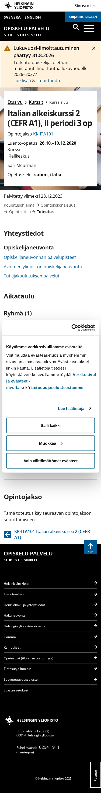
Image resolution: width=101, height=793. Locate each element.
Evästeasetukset (16, 690)
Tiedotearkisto (14, 594)
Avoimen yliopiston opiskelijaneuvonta (43, 267)
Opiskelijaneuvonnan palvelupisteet (40, 257)
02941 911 (49, 747)
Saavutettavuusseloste (21, 679)
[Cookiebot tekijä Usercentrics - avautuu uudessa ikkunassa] (72, 327)
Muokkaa (47, 443)
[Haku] (76, 27)
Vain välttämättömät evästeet (51, 460)
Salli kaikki (51, 425)
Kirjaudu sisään (83, 17)
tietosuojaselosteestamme (57, 387)
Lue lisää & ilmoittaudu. (37, 81)
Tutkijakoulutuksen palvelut (32, 276)
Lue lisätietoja (71, 408)
